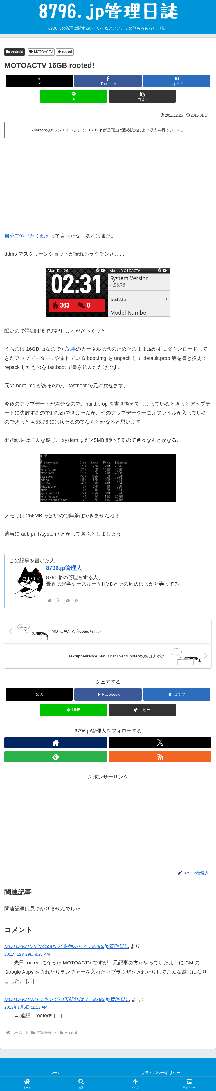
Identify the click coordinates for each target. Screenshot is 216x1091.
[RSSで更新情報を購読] (76, 600)
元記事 (68, 349)
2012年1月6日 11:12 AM (26, 1007)
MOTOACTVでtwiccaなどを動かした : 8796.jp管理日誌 (66, 946)
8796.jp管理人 (64, 568)
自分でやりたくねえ (27, 236)
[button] (142, 96)
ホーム (55, 1072)
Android (17, 52)
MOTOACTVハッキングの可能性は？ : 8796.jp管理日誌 (67, 999)
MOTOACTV (43, 52)
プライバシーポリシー (161, 1072)
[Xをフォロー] (58, 600)
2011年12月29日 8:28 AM (27, 954)
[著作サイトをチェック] (49, 600)
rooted (67, 52)
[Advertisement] (108, 182)
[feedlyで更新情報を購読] (67, 600)
